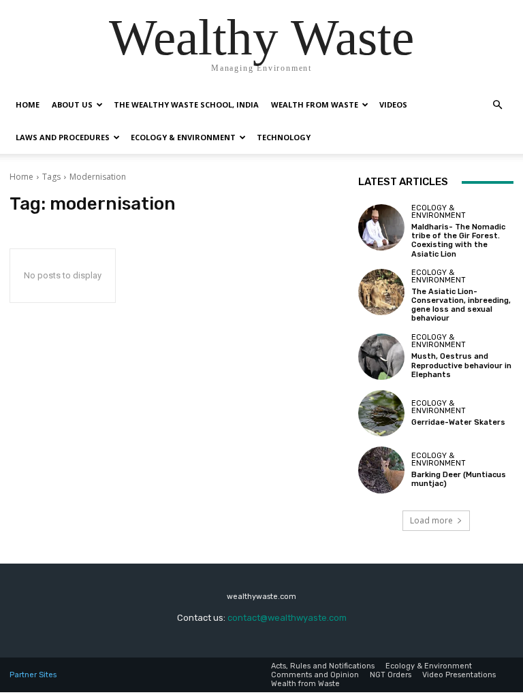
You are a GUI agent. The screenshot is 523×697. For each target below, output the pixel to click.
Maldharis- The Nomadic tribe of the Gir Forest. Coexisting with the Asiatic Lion (458, 241)
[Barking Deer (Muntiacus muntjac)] (381, 470)
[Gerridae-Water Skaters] (381, 413)
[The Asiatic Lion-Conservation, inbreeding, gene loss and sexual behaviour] (381, 292)
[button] (497, 105)
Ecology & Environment (183, 137)
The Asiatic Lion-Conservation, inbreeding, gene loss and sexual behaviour (461, 305)
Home (27, 104)
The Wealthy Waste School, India (186, 104)
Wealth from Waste (314, 104)
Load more (431, 520)
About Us (72, 104)
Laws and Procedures (63, 137)
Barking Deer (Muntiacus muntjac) (458, 479)
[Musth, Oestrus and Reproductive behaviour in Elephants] (381, 357)
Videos (393, 104)
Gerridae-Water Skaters (458, 422)
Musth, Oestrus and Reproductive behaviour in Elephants (461, 365)
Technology (284, 137)
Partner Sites (33, 674)
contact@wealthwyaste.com (287, 618)
